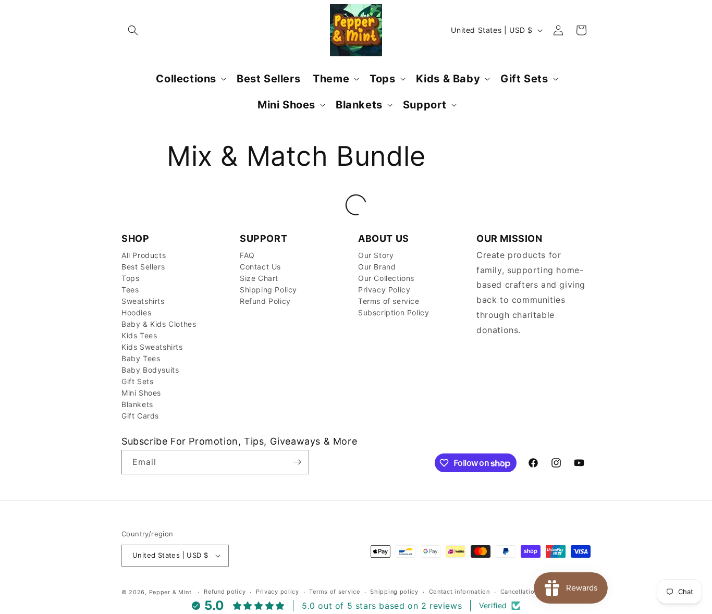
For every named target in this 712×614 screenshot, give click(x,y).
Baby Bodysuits (150, 369)
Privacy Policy (384, 289)
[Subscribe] (297, 462)
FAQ (247, 255)
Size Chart (259, 278)
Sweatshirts (143, 301)
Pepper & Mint (170, 592)
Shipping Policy (268, 289)
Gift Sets (137, 381)
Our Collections (386, 278)
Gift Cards (140, 415)
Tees (130, 289)
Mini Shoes (141, 392)
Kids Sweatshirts (152, 346)
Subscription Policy (393, 312)
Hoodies (136, 312)
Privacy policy (277, 591)
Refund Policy (265, 301)
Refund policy (224, 591)
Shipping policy (394, 591)
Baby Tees (140, 358)
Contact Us (260, 266)
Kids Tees (139, 335)
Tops (130, 278)
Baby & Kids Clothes (158, 324)
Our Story (376, 255)
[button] (132, 30)
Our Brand (377, 266)
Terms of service (389, 301)
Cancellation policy (529, 591)
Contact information (459, 591)
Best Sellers (143, 266)
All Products (143, 255)
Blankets (137, 404)
